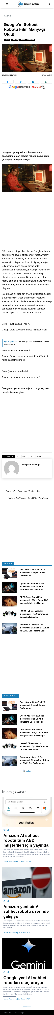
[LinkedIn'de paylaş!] (33, 81)
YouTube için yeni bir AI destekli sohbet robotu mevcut (26, 342)
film (18, 456)
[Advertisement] (27, 122)
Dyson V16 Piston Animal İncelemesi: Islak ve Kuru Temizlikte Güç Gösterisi (32, 586)
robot (31, 456)
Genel (8, 15)
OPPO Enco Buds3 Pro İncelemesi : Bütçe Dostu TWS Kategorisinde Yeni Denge (34, 600)
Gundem (15, 40)
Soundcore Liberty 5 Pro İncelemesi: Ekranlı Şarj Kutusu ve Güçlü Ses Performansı (34, 628)
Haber (22, 40)
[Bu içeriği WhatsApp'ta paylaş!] (46, 81)
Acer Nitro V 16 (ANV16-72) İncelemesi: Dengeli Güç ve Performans (32, 573)
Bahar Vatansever (10, 861)
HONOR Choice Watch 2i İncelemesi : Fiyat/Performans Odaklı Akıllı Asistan (34, 614)
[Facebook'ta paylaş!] (7, 81)
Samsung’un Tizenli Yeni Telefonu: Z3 (23, 491)
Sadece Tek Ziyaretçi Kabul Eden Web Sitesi (28, 498)
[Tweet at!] (20, 81)
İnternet (30, 40)
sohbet (39, 456)
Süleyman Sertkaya (9, 75)
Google (24, 456)
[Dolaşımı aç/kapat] (7, 4)
